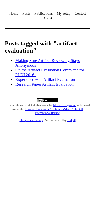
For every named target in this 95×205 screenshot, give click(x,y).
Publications (43, 14)
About (47, 18)
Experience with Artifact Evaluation (45, 79)
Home (13, 14)
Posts (26, 14)
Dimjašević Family (31, 120)
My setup (63, 14)
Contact (80, 14)
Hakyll (71, 120)
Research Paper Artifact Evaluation (44, 84)
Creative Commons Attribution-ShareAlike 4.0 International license (54, 111)
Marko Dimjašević (64, 105)
